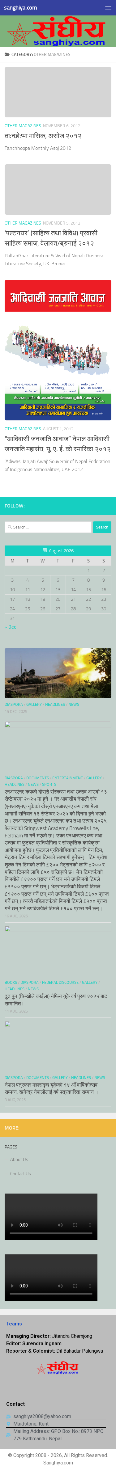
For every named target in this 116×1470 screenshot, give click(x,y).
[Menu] (108, 7)
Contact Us (20, 1174)
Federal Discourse (60, 982)
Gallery (34, 704)
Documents (37, 778)
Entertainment (67, 778)
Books (11, 982)
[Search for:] (48, 527)
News (73, 704)
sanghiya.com (20, 7)
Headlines (55, 704)
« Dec (10, 627)
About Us (19, 1159)
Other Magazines (23, 125)
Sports (49, 784)
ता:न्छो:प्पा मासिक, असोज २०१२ (43, 136)
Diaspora (14, 704)
